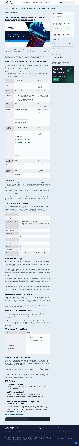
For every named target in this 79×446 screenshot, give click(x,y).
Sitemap (71, 428)
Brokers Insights (27, 2)
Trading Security (37, 2)
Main (6, 8)
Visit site (56, 79)
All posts (18, 428)
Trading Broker (20, 414)
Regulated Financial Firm (10, 414)
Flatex (41, 322)
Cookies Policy (47, 428)
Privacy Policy (37, 428)
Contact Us (46, 2)
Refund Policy (56, 428)
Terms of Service (27, 428)
